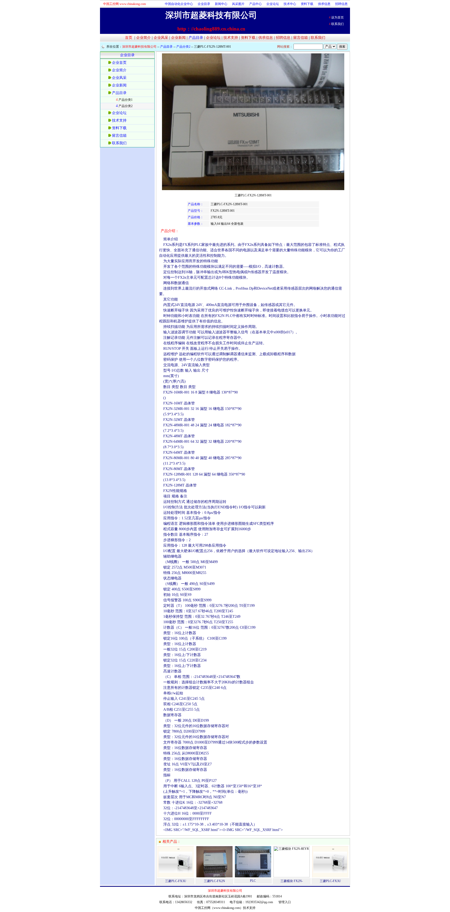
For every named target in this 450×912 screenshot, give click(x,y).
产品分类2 (125, 106)
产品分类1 (125, 100)
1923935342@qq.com (259, 902)
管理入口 (284, 902)
